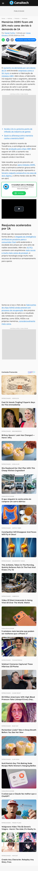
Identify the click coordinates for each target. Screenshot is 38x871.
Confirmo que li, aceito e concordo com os (19, 44)
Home (3, 18)
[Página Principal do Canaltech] (19, 4)
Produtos (16, 18)
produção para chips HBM (20, 149)
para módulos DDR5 (26, 165)
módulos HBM (8, 76)
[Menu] (3, 3)
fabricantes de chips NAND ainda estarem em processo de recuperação (19, 307)
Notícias (9, 18)
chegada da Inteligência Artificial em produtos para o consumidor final (19, 239)
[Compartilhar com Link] (12, 39)
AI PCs (30, 247)
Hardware (24, 18)
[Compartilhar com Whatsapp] (3, 39)
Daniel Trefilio (10, 33)
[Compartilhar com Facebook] (7, 39)
